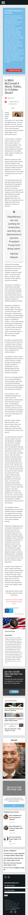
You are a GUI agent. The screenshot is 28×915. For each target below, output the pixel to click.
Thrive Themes (15, 908)
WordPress (13, 909)
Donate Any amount (11, 599)
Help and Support (9, 901)
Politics (12, 108)
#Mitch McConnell (19, 614)
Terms (14, 903)
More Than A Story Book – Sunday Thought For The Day (15, 839)
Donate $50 (12, 601)
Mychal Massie (8, 635)
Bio (18, 903)
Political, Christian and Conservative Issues (14, 103)
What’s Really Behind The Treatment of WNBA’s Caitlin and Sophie (15, 828)
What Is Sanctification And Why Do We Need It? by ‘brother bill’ (15, 817)
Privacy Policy (8, 903)
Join (14, 805)
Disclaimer (7, 900)
